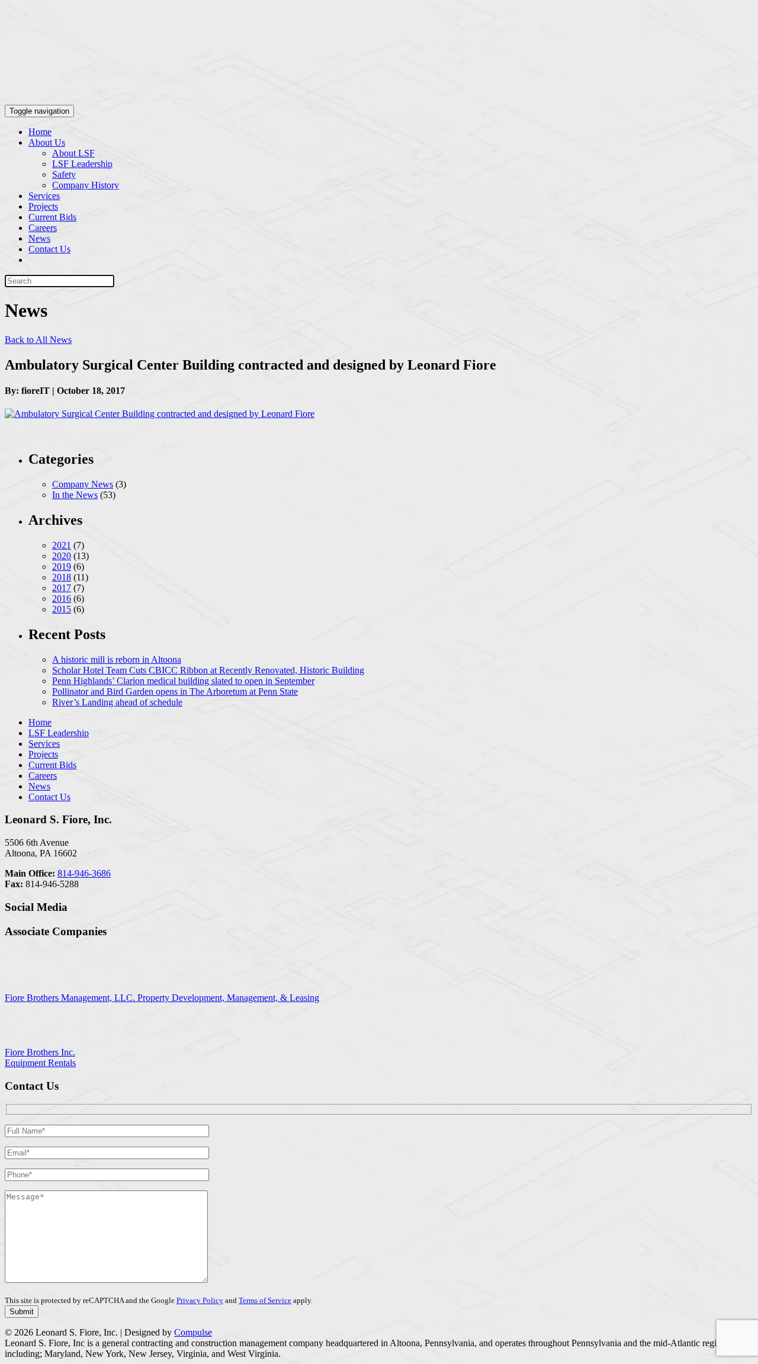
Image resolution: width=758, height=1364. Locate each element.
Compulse (193, 1332)
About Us (46, 142)
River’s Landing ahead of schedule (117, 702)
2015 (61, 609)
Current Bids (52, 217)
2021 (61, 545)
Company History (85, 185)
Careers (42, 228)
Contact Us (49, 249)
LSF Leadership (82, 164)
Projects (43, 206)
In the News (75, 495)
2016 (61, 598)
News (39, 238)
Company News (82, 484)
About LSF (73, 153)
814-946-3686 (84, 873)
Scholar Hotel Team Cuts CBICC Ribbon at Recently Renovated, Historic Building (208, 670)
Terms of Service (265, 1300)
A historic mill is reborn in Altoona (116, 659)
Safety (64, 174)
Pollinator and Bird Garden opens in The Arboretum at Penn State (175, 691)
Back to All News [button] (38, 340)
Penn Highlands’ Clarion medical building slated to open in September (183, 681)
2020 (61, 556)
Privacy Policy (199, 1300)
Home (40, 132)
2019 (61, 566)
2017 (61, 588)
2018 (61, 577)
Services (44, 196)
